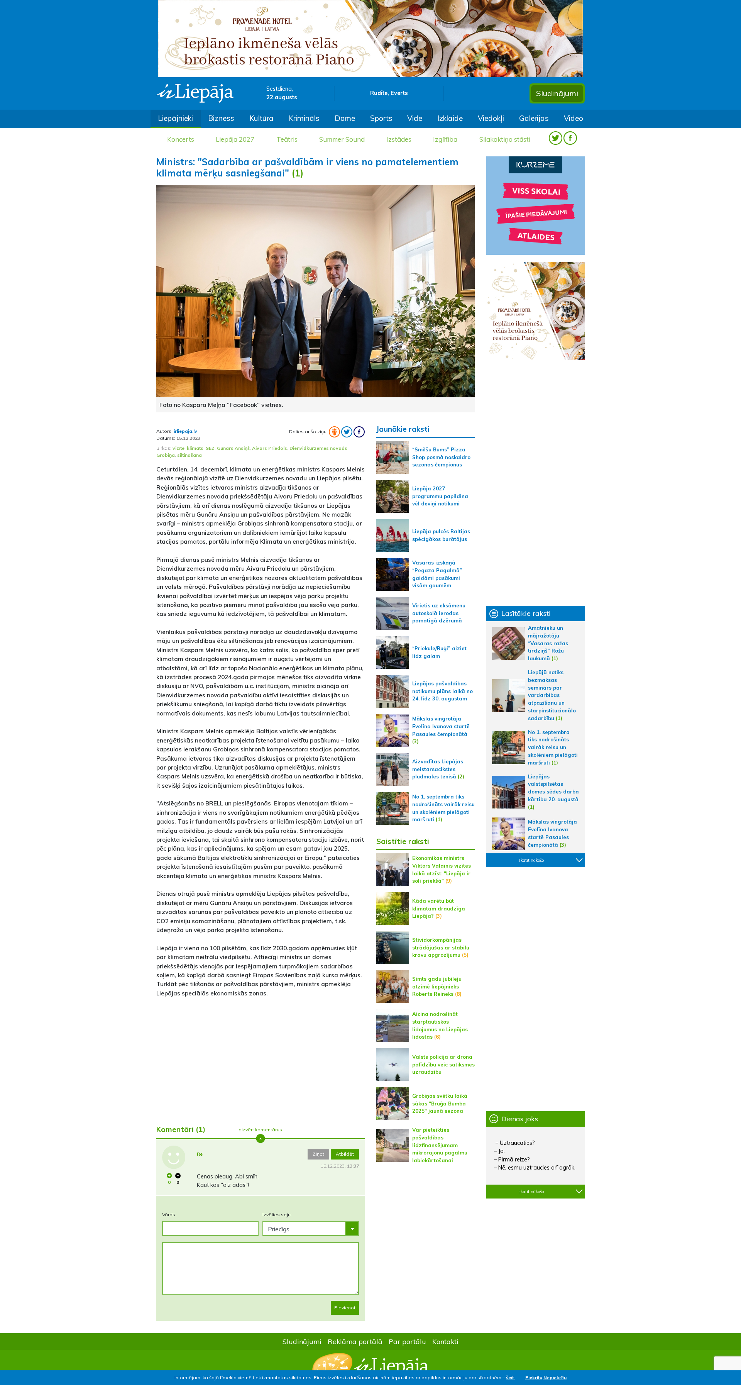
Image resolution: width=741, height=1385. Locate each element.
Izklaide (450, 118)
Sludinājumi (557, 93)
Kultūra (261, 118)
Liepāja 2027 (235, 139)
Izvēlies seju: (277, 1214)
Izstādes (398, 139)
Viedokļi (491, 118)
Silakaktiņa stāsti (504, 139)
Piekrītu (533, 1377)
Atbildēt (345, 1154)
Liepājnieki (175, 118)
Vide (414, 118)
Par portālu (407, 1341)
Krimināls (304, 118)
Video (573, 118)
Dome (345, 118)
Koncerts (180, 139)
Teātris (287, 139)
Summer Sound (342, 139)
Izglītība (445, 139)
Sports (381, 118)
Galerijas (534, 118)
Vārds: (169, 1214)
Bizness (221, 118)
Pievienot (344, 1307)
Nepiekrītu (555, 1377)
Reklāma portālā (355, 1341)
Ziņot (318, 1154)
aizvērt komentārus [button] (260, 1129)
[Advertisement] (260, 1058)
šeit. (510, 1377)
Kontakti (445, 1341)
